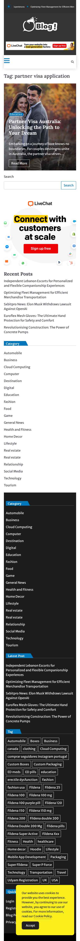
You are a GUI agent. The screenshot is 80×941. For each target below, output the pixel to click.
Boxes (34, 741)
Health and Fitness (17, 429)
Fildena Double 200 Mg (25, 826)
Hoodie (35, 849)
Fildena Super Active (23, 834)
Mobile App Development (27, 857)
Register (12, 908)
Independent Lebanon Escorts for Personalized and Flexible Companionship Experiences (37, 670)
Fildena (34, 787)
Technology (12, 478)
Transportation (41, 872)
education (48, 772)
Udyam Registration (23, 880)
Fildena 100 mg (40, 795)
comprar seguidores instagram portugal (37, 756)
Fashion (9, 402)
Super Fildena (18, 865)
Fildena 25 (52, 787)
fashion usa (16, 787)
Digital (9, 388)
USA (55, 880)
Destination (13, 381)
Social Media (13, 471)
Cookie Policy (43, 916)
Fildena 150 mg (40, 811)
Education (16, 114)
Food (7, 409)
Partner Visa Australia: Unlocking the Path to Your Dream (35, 127)
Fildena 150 (16, 811)
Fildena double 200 (44, 818)
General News (14, 423)
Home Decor (13, 436)
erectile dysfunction (22, 780)
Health (28, 841)
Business (10, 360)
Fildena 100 (16, 795)
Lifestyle (10, 443)
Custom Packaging (48, 764)
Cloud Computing (17, 367)
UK (45, 880)
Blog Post (13, 915)
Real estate (12, 450)
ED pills (30, 772)
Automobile (13, 353)
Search (9, 177)
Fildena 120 (53, 803)
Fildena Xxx (50, 834)
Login (10, 901)
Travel (61, 872)
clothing (29, 749)
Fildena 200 (16, 818)
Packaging (58, 857)
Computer (11, 374)
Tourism (10, 485)
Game (8, 416)
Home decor (17, 849)
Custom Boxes (18, 764)
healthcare (46, 841)
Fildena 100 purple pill (24, 803)
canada (13, 749)
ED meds (14, 772)
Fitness (13, 841)
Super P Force (42, 865)
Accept (30, 925)
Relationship (13, 464)
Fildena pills (56, 826)
